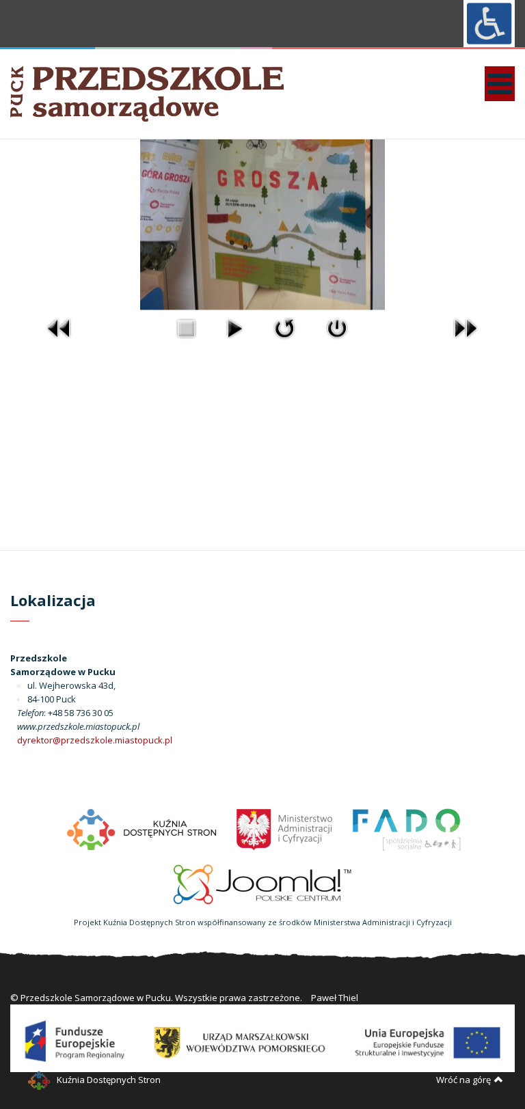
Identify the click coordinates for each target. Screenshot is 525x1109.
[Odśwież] (284, 327)
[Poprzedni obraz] (59, 327)
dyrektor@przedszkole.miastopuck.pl (94, 740)
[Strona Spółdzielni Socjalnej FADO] (405, 828)
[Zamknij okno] (337, 327)
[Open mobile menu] (499, 83)
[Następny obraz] (465, 327)
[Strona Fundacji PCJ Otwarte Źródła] (262, 883)
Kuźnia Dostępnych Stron (109, 1079)
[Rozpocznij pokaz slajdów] (234, 327)
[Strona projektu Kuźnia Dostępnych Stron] (142, 828)
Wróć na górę (463, 1079)
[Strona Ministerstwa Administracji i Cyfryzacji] (285, 828)
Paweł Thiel (334, 997)
